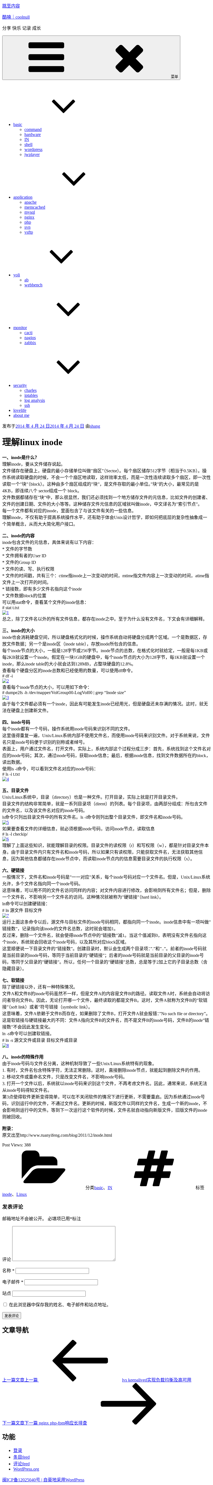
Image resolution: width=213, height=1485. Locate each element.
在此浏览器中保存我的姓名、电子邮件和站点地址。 (60, 1304)
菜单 (174, 77)
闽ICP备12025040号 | (22, 1480)
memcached (34, 207)
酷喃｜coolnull (16, 17)
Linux (21, 1194)
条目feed (21, 1457)
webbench (33, 285)
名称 (8, 1270)
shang (95, 426)
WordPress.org (26, 1469)
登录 (17, 1450)
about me (21, 415)
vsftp (28, 232)
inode (7, 1194)
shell (28, 144)
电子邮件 (12, 1282)
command (33, 129)
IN (26, 139)
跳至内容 (11, 6)
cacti (28, 332)
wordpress (33, 149)
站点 (6, 1293)
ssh (27, 405)
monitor (20, 327)
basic (17, 124)
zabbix (30, 342)
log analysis (34, 400)
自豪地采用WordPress (63, 1480)
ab (26, 280)
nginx (29, 217)
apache (30, 202)
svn (27, 227)
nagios (30, 337)
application (22, 197)
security (20, 385)
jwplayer (32, 154)
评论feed (21, 1463)
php (27, 222)
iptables (31, 395)
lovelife (19, 410)
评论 (6, 1259)
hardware (32, 134)
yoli (16, 275)
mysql (29, 212)
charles (30, 390)
